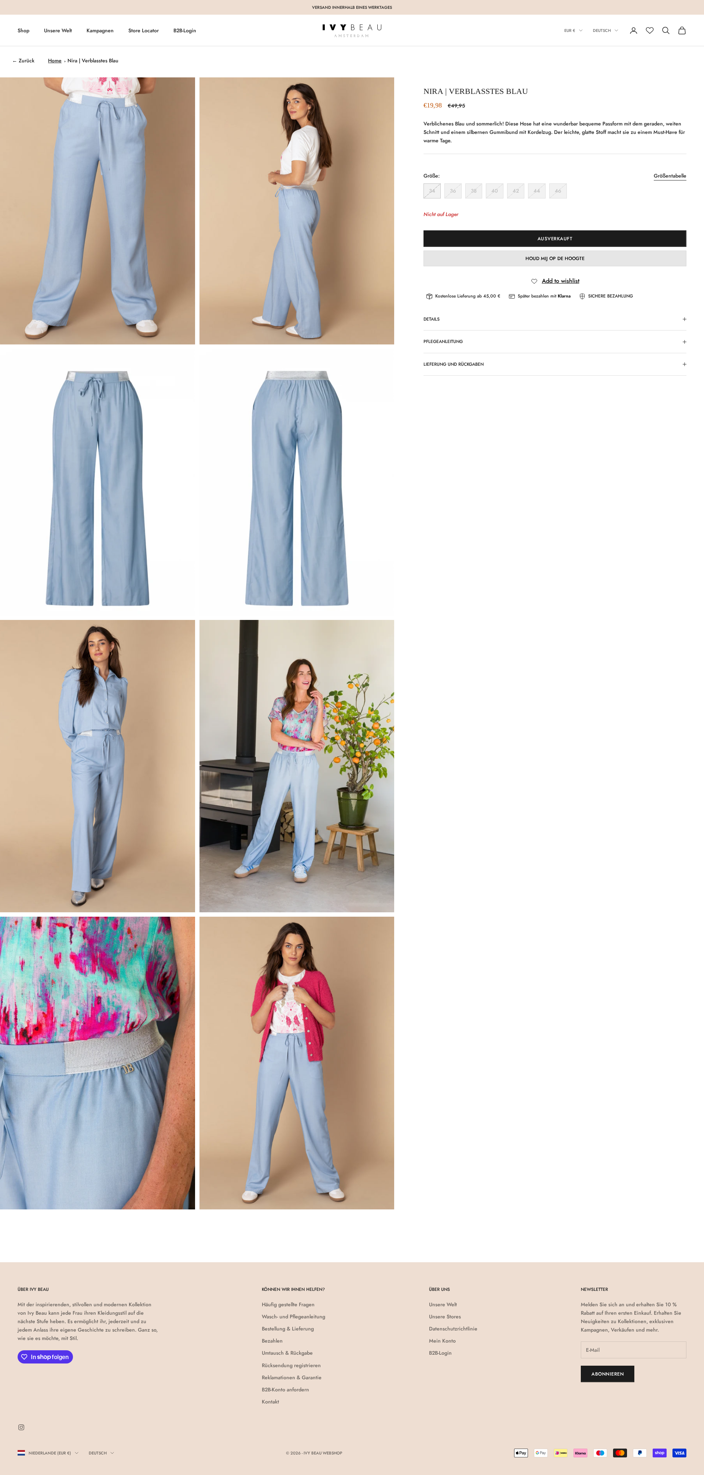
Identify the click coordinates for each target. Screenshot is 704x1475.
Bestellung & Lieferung (288, 1328)
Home (55, 60)
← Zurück (23, 60)
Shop (23, 30)
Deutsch (602, 30)
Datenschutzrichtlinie (453, 1328)
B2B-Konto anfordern (285, 1389)
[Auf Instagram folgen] (21, 1427)
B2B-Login (184, 30)
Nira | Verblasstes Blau (92, 60)
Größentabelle (670, 175)
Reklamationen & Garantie (292, 1377)
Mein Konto (442, 1340)
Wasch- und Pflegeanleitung (293, 1316)
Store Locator (143, 30)
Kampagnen (100, 30)
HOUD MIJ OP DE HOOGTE (554, 258)
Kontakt (270, 1401)
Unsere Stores (445, 1316)
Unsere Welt (58, 30)
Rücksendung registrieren (291, 1365)
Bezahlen (272, 1340)
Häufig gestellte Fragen (288, 1304)
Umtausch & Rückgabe (287, 1353)
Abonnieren (607, 1373)
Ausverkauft (555, 238)
